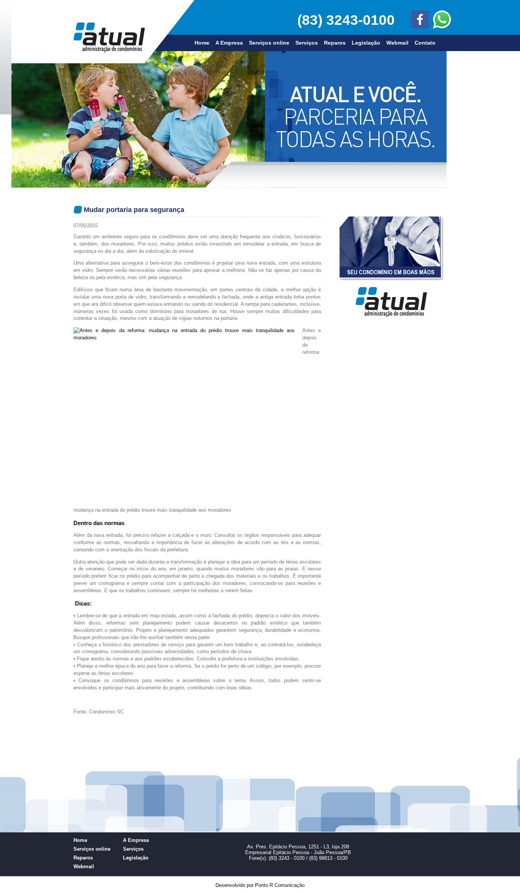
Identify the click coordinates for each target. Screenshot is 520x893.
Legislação (366, 43)
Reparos (335, 43)
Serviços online (269, 43)
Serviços (306, 43)
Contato (425, 43)
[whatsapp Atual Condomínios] (430, 23)
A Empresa (229, 43)
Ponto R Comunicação (280, 885)
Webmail (397, 43)
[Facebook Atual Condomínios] (410, 20)
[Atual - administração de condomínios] (109, 51)
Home (202, 43)
